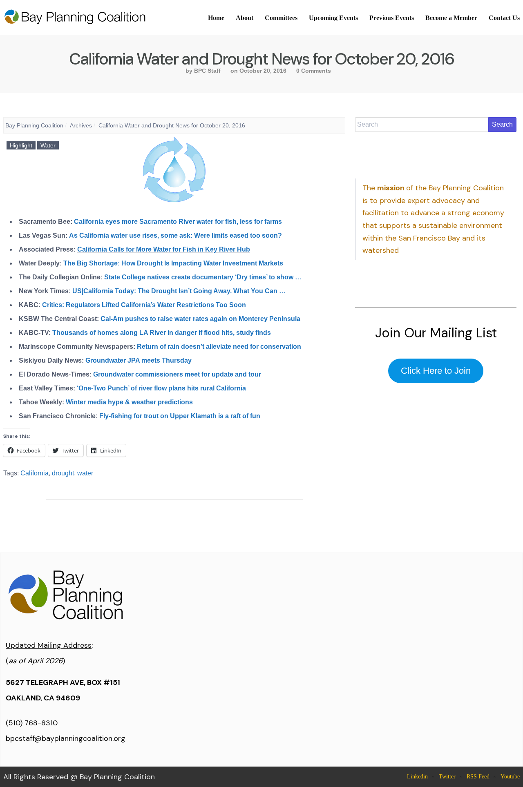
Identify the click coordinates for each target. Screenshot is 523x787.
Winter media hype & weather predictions (129, 402)
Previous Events (391, 17)
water (85, 473)
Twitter (447, 777)
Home (216, 17)
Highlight (21, 145)
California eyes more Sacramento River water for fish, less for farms (178, 221)
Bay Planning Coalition (34, 125)
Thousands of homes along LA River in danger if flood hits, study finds (161, 332)
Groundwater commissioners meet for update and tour (177, 374)
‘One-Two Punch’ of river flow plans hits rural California (161, 388)
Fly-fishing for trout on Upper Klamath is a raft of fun (179, 415)
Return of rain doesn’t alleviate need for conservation (219, 346)
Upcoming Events (333, 17)
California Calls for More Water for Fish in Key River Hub (163, 249)
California (34, 473)
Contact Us (504, 17)
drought (63, 473)
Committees (281, 17)
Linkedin (417, 777)
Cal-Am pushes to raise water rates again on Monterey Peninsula (200, 318)
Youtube (510, 777)
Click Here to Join (436, 371)
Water (48, 145)
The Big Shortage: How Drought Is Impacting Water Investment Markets (173, 263)
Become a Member (451, 17)
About (244, 17)
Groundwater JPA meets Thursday (138, 360)
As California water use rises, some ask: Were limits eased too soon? (175, 235)
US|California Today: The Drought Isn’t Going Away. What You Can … (179, 291)
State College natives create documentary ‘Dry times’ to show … (203, 277)
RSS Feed (478, 777)
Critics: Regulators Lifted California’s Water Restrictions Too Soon (144, 304)
